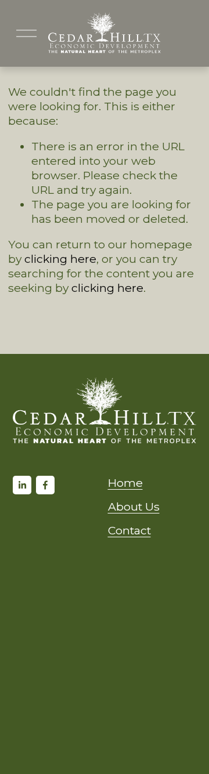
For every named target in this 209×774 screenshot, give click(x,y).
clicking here (60, 259)
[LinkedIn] (22, 485)
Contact (129, 530)
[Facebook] (45, 485)
